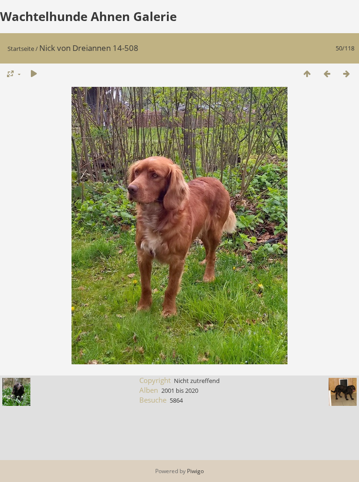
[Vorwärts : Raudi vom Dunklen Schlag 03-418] (346, 73)
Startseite (20, 48)
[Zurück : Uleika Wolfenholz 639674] (327, 73)
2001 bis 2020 (179, 390)
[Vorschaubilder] (307, 73)
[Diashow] (33, 73)
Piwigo (195, 471)
